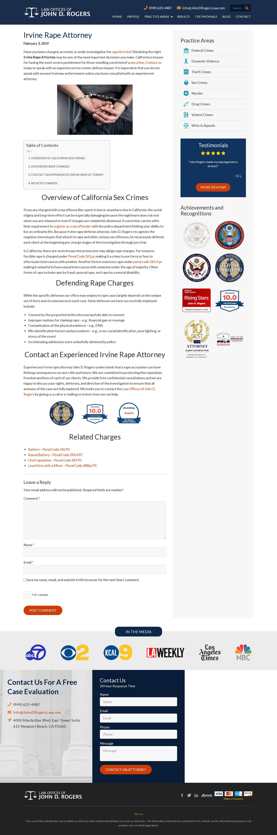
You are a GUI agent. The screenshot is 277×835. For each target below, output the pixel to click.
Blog (226, 16)
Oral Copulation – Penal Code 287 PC (55, 460)
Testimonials (206, 16)
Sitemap (138, 813)
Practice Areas (157, 16)
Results (183, 16)
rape (115, 52)
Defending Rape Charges (50, 166)
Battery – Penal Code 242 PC (49, 449)
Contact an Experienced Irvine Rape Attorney (67, 174)
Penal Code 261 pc (81, 256)
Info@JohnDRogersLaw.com (203, 8)
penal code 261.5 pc (147, 262)
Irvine (126, 52)
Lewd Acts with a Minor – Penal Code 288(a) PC (62, 465)
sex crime (137, 62)
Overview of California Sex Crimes (58, 158)
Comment (32, 498)
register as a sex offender (72, 226)
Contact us (153, 62)
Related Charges (44, 183)
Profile (133, 16)
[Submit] (247, 8)
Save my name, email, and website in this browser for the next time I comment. (83, 580)
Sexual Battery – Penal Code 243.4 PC (55, 455)
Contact (243, 16)
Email (28, 562)
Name (29, 545)
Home (117, 16)
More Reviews (213, 187)
